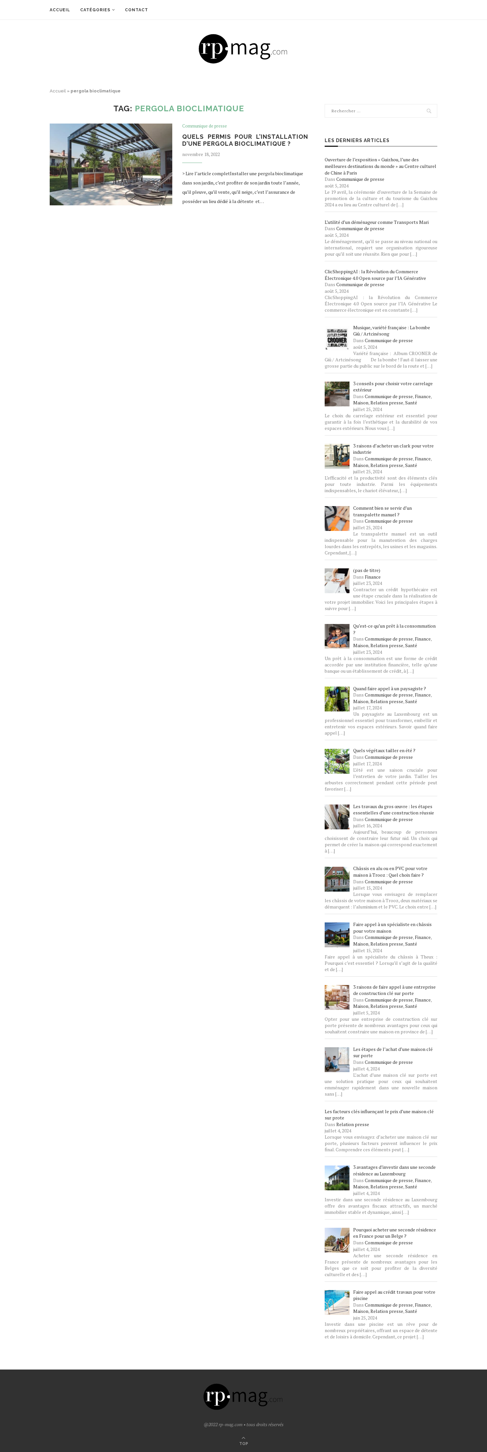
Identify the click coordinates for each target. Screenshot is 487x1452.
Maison (360, 402)
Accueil (60, 10)
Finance (423, 396)
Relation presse (386, 402)
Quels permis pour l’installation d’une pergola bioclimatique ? (245, 140)
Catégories (95, 10)
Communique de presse (204, 126)
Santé (411, 402)
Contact (136, 10)
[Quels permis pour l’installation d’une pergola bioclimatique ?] (111, 164)
